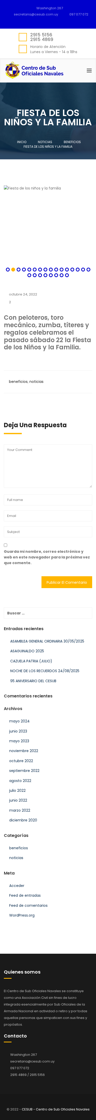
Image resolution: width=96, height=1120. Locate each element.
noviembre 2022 (23, 750)
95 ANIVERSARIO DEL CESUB (33, 680)
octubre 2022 (21, 760)
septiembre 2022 (24, 770)
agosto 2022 (20, 780)
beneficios (18, 381)
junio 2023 (18, 731)
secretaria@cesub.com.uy (32, 1061)
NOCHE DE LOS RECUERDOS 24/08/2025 (44, 670)
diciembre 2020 (23, 820)
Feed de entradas (25, 895)
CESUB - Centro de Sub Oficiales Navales (56, 1109)
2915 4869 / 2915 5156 (27, 1074)
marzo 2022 (19, 810)
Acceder (16, 885)
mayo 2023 (19, 741)
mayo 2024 (19, 721)
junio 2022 (18, 800)
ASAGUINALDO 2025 (27, 651)
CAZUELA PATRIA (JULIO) (31, 661)
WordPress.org (22, 915)
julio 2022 (17, 790)
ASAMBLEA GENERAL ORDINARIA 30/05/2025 (47, 641)
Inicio (21, 142)
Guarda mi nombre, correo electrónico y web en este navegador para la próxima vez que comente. (47, 557)
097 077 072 (78, 14)
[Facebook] (49, 20)
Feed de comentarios (28, 905)
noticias (36, 381)
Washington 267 (49, 8)
